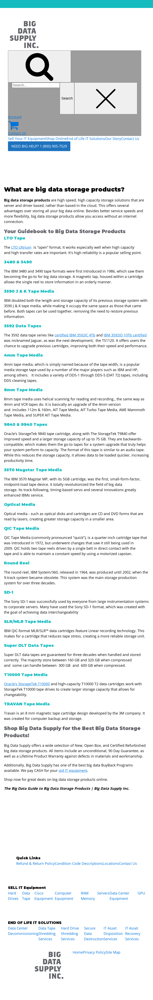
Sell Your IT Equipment (27, 138)
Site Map (113, 952)
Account (15, 116)
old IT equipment (73, 770)
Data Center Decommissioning (23, 931)
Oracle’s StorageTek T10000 (27, 683)
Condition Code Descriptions (79, 863)
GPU (141, 893)
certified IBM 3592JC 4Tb (75, 335)
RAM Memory (88, 896)
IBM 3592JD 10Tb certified (125, 335)
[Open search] (39, 66)
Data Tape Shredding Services (47, 933)
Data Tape (26, 896)
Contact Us (17, 133)
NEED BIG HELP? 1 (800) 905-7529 (39, 146)
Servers (103, 893)
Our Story (113, 138)
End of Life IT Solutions (86, 138)
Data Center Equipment (119, 896)
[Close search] (105, 98)
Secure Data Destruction (94, 933)
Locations (111, 863)
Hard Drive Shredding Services (70, 933)
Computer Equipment (64, 896)
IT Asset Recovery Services (132, 933)
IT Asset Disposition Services (113, 933)
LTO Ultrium (21, 247)
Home (78, 952)
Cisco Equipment (43, 896)
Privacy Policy (94, 952)
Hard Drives (13, 896)
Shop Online (56, 138)
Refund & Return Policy (35, 863)
